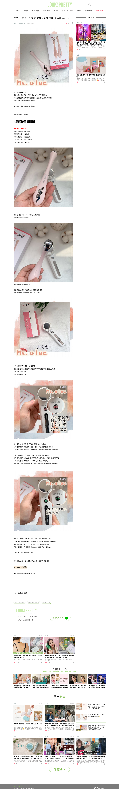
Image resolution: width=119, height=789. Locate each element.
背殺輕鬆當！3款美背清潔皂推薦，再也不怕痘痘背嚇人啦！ (28, 656)
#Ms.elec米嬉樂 (19, 602)
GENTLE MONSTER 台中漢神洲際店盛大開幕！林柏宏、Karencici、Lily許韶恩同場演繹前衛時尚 (59, 757)
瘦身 (79, 11)
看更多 (59, 769)
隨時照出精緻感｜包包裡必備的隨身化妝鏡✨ (28, 724)
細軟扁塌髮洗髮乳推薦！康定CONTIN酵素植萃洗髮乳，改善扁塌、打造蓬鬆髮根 (41, 687)
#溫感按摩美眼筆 (24, 121)
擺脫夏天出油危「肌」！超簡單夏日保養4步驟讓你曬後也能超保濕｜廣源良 (59, 656)
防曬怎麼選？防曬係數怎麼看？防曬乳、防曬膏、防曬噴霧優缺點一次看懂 (22, 687)
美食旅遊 (46, 11)
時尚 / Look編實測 (19, 23)
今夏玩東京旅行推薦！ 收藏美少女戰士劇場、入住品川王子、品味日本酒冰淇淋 (90, 43)
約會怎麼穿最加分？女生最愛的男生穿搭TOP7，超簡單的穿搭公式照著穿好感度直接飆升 (59, 725)
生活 (56, 11)
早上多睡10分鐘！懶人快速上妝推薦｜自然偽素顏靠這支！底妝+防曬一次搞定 (59, 687)
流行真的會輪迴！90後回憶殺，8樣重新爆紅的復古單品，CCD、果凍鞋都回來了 (90, 757)
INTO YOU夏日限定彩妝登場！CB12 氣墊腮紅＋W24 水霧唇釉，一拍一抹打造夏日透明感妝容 (28, 757)
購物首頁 (99, 11)
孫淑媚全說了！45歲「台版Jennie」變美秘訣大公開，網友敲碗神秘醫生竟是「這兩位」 (78, 687)
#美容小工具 (46, 602)
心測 (26, 11)
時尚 (71, 11)
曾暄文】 (25, 593)
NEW (18, 11)
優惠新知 (88, 11)
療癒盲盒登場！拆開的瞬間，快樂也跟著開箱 (90, 76)
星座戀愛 (35, 11)
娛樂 (63, 11)
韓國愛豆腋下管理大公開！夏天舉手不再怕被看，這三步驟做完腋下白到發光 (97, 687)
